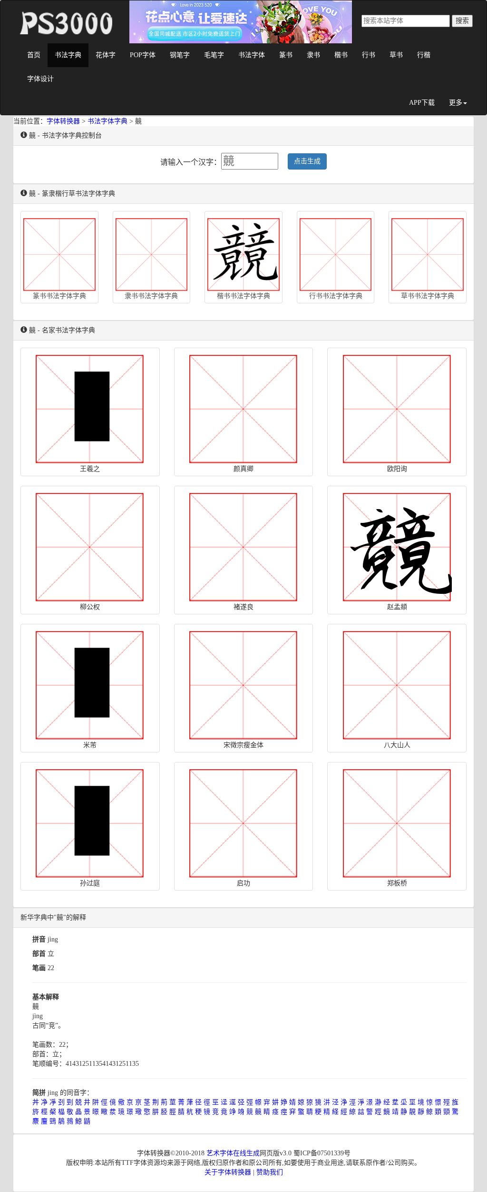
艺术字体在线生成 (233, 1153)
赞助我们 (269, 1172)
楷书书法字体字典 (243, 296)
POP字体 (143, 55)
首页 (33, 55)
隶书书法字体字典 (151, 296)
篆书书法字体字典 (59, 296)
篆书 (285, 55)
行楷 (423, 55)
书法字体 (251, 55)
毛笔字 (214, 55)
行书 (368, 55)
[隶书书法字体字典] (151, 252)
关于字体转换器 (228, 1172)
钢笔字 (180, 55)
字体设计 (40, 78)
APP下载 (422, 102)
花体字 (106, 55)
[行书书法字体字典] (335, 252)
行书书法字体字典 (335, 296)
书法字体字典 (107, 121)
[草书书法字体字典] (427, 252)
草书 (396, 55)
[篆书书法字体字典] (59, 252)
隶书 (313, 55)
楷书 (341, 55)
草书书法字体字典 (427, 296)
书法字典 (68, 55)
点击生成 (307, 161)
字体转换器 (63, 121)
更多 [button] (455, 102)
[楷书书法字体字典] (243, 252)
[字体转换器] (65, 12)
